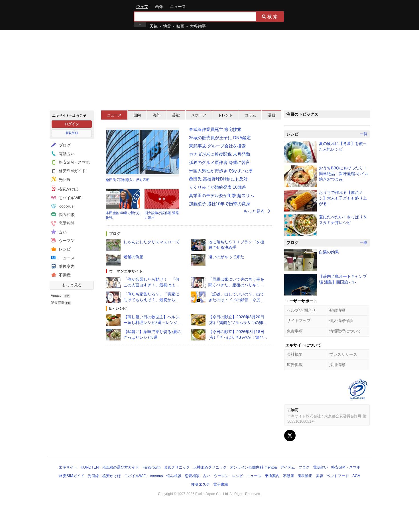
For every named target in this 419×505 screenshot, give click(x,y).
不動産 (64, 275)
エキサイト (70, 14)
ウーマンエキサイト (126, 271)
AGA (356, 476)
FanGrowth (151, 467)
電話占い (66, 153)
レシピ (64, 249)
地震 (167, 26)
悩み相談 (66, 214)
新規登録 (72, 133)
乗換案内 (66, 266)
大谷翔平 (198, 26)
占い (62, 232)
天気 (154, 26)
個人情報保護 (341, 320)
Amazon (57, 295)
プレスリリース (343, 354)
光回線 (64, 179)
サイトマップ (299, 320)
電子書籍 (220, 484)
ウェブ (142, 6)
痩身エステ (200, 484)
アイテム (287, 467)
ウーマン (66, 240)
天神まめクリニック (210, 467)
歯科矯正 (305, 476)
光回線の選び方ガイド (120, 467)
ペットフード (338, 476)
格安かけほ (67, 189)
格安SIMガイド (72, 171)
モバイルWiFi (69, 198)
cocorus (66, 206)
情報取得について (345, 331)
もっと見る (72, 285)
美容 (319, 476)
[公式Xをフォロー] (290, 435)
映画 (180, 26)
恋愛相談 (66, 223)
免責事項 (295, 331)
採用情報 (337, 364)
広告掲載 (295, 364)
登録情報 (337, 310)
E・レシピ (118, 308)
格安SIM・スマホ (74, 162)
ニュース (178, 6)
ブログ (64, 145)
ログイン (71, 124)
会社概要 (295, 354)
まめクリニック (177, 467)
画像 (159, 6)
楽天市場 (57, 303)
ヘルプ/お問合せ (301, 310)
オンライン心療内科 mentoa (253, 467)
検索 (273, 16)
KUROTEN (90, 467)
